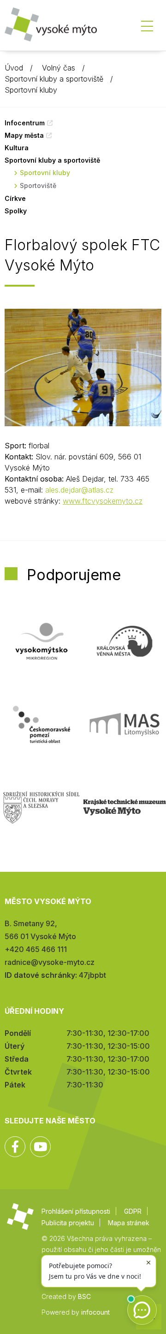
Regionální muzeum (124, 807)
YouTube (40, 1146)
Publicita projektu (68, 1223)
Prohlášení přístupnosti (76, 1211)
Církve (15, 198)
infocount (95, 1312)
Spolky (16, 211)
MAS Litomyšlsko (124, 724)
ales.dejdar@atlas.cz (79, 489)
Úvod (14, 67)
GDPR (133, 1211)
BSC (84, 1296)
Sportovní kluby (31, 89)
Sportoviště (38, 185)
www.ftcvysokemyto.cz (102, 500)
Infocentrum (25, 123)
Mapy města (24, 135)
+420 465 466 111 (36, 949)
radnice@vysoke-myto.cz (50, 962)
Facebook (15, 1146)
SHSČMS (41, 807)
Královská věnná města (124, 641)
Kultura (17, 148)
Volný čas (58, 67)
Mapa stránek (128, 1223)
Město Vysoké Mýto (51, 27)
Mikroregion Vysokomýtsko (41, 641)
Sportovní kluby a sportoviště (54, 78)
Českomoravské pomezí (41, 724)
